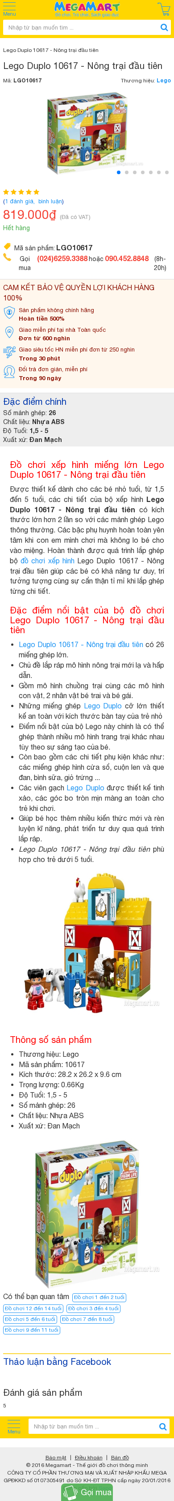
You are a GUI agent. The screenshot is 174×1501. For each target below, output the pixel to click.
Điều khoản (89, 1457)
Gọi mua (96, 1492)
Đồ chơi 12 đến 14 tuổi (33, 1308)
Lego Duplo (103, 706)
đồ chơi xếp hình (48, 561)
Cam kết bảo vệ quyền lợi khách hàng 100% (78, 292)
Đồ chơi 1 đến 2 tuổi (99, 1297)
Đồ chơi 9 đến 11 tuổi (31, 1330)
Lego (164, 80)
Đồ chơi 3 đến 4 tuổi (93, 1308)
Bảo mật (56, 1457)
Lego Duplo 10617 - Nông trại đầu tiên (81, 644)
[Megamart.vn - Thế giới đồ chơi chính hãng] (87, 9)
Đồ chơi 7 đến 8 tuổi (87, 1319)
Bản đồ (120, 1457)
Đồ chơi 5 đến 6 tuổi (30, 1319)
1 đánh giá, (21, 201)
